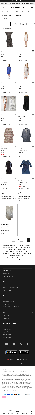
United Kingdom (10, 406)
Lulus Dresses (9, 251)
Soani (24, 258)
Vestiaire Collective (10, 323)
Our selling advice (8, 301)
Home (3, 12)
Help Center (6, 315)
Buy (4, 282)
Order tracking (7, 285)
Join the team (7, 335)
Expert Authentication (24, 196)
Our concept (6, 274)
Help (4, 312)
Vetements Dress (17, 260)
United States (18, 406)
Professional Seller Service (11, 307)
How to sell (6, 299)
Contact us (6, 318)
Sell (4, 295)
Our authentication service (11, 287)
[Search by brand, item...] (3, 7)
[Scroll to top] (28, 240)
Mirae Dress (16, 254)
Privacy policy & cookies (17, 364)
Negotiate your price (7, 196)
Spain (28, 406)
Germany (24, 406)
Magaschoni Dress (22, 251)
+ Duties (23, 153)
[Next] (21, 240)
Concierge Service (8, 276)
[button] (32, 7)
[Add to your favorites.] (16, 51)
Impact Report (7, 332)
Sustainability (7, 329)
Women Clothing (21, 12)
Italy (31, 406)
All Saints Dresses (9, 245)
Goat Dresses (22, 249)
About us (5, 327)
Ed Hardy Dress (11, 249)
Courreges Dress (24, 247)
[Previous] (13, 240)
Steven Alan (10, 12)
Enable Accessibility (17, 1)
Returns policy (7, 290)
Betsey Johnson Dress (10, 247)
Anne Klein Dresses (23, 245)
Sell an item (6, 304)
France (4, 406)
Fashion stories (7, 337)
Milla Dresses (6, 254)
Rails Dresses (27, 254)
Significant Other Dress (16, 256)
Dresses (30, 12)
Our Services (7, 270)
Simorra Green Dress (13, 258)
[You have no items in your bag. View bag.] (32, 7)
